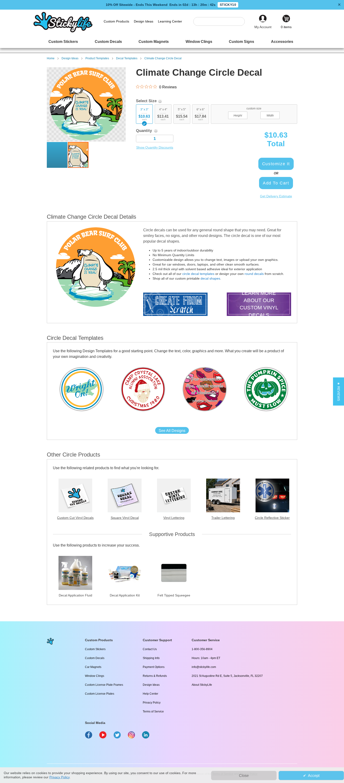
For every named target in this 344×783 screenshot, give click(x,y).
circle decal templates (198, 274)
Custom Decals (94, 658)
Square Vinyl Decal (125, 518)
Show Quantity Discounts (154, 147)
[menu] (172, 41)
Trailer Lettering (223, 518)
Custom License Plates (99, 693)
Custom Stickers (95, 649)
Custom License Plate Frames (104, 684)
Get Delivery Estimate (276, 196)
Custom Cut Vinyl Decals (75, 518)
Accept (313, 776)
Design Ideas (70, 58)
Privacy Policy (152, 702)
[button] (57, 155)
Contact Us (150, 649)
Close (244, 776)
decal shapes (210, 278)
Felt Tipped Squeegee (173, 595)
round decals (254, 274)
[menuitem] (63, 41)
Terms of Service (153, 711)
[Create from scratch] (175, 304)
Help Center (150, 693)
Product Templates (97, 58)
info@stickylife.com (204, 667)
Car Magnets (93, 667)
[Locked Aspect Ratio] (254, 114)
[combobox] (221, 21)
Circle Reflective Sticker (272, 518)
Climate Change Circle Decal (163, 58)
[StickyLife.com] (62, 31)
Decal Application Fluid (75, 595)
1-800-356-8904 (202, 649)
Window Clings (94, 676)
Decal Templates (126, 58)
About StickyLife (202, 684)
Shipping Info (151, 658)
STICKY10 (228, 5)
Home (51, 58)
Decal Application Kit (125, 595)
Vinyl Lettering (173, 518)
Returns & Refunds (155, 676)
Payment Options (154, 667)
